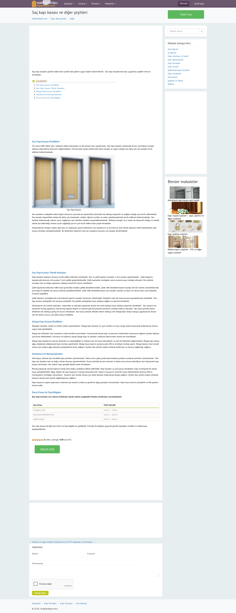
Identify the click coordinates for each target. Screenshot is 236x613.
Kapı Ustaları (66, 603)
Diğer (72, 18)
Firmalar (95, 3)
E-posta (91, 553)
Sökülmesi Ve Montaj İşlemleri (49, 94)
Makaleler (110, 3)
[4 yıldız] (40, 440)
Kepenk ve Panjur (175, 80)
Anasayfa (36, 603)
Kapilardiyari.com (39, 18)
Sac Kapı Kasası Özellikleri (47, 85)
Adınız (35, 553)
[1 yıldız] (33, 440)
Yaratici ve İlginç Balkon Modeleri (45, 542)
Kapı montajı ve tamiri (178, 56)
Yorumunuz (37, 563)
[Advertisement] (55, 50)
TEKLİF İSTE (47, 449)
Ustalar (82, 3)
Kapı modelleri (174, 73)
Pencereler (172, 77)
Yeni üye (183, 3)
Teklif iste (186, 14)
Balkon (171, 84)
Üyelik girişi (199, 3)
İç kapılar (172, 52)
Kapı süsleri (173, 66)
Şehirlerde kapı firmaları (179, 70)
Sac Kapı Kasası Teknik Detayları (50, 88)
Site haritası (81, 603)
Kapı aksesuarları (59, 18)
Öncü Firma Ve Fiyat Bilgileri (48, 98)
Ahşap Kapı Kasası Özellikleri (48, 91)
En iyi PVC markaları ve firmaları (79, 542)
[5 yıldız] (42, 440)
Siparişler (68, 3)
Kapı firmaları (174, 63)
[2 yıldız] (35, 440)
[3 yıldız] (37, 440)
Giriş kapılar (173, 49)
